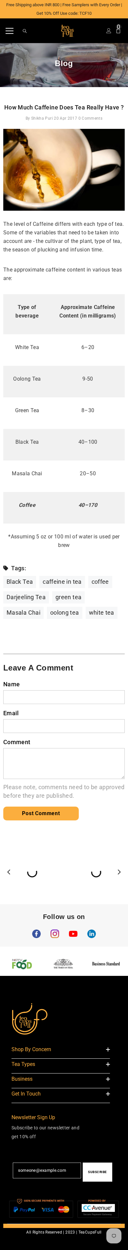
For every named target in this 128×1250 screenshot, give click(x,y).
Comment (17, 742)
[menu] (9, 31)
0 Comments (90, 118)
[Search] (24, 31)
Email (11, 713)
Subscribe (97, 1172)
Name (11, 684)
